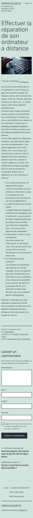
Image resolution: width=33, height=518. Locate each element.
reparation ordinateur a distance (14, 126)
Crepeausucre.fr (11, 3)
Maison (16, 334)
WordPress (23, 510)
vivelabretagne (9, 332)
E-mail (4, 401)
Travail (3, 336)
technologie (26, 339)
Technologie (24, 334)
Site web (4, 413)
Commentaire (7, 368)
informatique (11, 339)
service (19, 339)
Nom (3, 390)
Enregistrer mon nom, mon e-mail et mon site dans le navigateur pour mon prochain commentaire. (18, 426)
